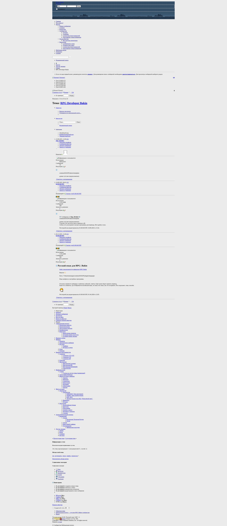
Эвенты (65, 378)
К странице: (59, 95)
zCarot (60, 522)
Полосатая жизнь (64, 327)
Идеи (61, 349)
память (69, 456)
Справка (62, 27)
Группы (65, 32)
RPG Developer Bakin (73, 103)
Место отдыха (60, 389)
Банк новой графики (69, 424)
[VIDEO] (58, 500)
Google (60, 474)
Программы (66, 408)
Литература (66, 392)
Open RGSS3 (67, 368)
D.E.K (68, 421)
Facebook (60, 479)
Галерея (58, 53)
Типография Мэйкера (66, 374)
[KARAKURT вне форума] (73, 193)
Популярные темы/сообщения (72, 37)
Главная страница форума (63, 320)
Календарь (62, 29)
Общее (61, 430)
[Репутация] (64, 166)
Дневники (59, 51)
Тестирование (67, 426)
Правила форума (57, 505)
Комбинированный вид (66, 134)
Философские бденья (69, 405)
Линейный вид (64, 133)
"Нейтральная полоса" (62, 323)
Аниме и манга (67, 410)
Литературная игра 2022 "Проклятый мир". (80, 398)
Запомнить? (61, 9)
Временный (63, 416)
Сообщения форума (65, 144)
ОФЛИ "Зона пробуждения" (75, 395)
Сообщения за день (69, 43)
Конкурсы (62, 331)
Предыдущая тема (58, 438)
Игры (61, 432)
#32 (68, 182)
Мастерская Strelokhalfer (70, 366)
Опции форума (64, 39)
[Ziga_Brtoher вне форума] (65, 154)
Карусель (66, 406)
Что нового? (59, 23)
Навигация (62, 42)
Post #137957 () (61, 82)
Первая (66, 92)
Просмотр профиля (65, 142)
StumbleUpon (61, 473)
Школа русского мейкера (66, 376)
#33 (67, 234)
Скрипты (62, 354)
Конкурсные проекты (69, 333)
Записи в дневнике (65, 147)
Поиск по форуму (61, 319)
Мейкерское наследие (73, 427)
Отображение (59, 129)
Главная (58, 21)
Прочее (65, 387)
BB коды (58, 495)
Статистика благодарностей (71, 35)
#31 (68, 139)
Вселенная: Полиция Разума (75, 419)
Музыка (65, 402)
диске (64, 456)
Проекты (62, 341)
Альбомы (66, 34)
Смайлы (58, 497)
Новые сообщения (64, 26)
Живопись (66, 400)
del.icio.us (60, 471)
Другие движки (60, 429)
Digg (59, 469)
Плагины (62, 360)
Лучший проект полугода (70, 335)
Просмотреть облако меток (60, 459)
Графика (65, 346)
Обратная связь (60, 511)
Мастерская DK (67, 365)
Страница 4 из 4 (57, 92)
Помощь (58, 4)
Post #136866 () (61, 84)
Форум (58, 24)
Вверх (69, 308)
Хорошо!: (62, 77)
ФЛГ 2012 (70, 397)
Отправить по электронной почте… (70, 113)
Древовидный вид (64, 136)
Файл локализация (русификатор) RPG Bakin (73, 269)
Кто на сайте (59, 317)
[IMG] (57, 498)
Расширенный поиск (62, 60)
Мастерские (63, 362)
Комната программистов (63, 352)
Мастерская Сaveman (69, 363)
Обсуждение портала (65, 328)
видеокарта (58, 456)
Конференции (63, 330)
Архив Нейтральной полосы (64, 414)
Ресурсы (61, 344)
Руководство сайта (68, 45)
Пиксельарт (66, 382)
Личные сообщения (62, 314)
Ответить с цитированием (64, 179)
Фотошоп (66, 384)
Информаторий (60, 370)
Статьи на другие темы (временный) (74, 373)
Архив (65, 418)
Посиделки (62, 403)
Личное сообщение (65, 145)
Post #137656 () (61, 85)
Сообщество (63, 31)
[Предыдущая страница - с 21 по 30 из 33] (69, 92)
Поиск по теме (59, 118)
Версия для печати (65, 111)
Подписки (59, 315)
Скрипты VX (67, 357)
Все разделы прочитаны (70, 40)
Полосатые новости (65, 325)
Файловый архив (61, 50)
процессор (74, 456)
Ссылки (65, 413)
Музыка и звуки (68, 347)
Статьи (61, 371)
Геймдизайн (66, 386)
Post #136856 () (61, 80)
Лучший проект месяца (70, 336)
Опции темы (58, 107)
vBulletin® (62, 519)
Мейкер (58, 339)
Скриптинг (66, 381)
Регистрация (59, 2)
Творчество (62, 390)
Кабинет (58, 312)
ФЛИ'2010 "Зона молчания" (75, 394)
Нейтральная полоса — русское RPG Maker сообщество (73, 512)
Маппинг (66, 379)
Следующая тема (70, 438)
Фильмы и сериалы (69, 411)
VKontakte (61, 477)
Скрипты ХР (67, 358)
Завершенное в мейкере (66, 343)
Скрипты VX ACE (68, 355)
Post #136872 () (61, 87)
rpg (53, 456)
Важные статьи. (60, 338)
